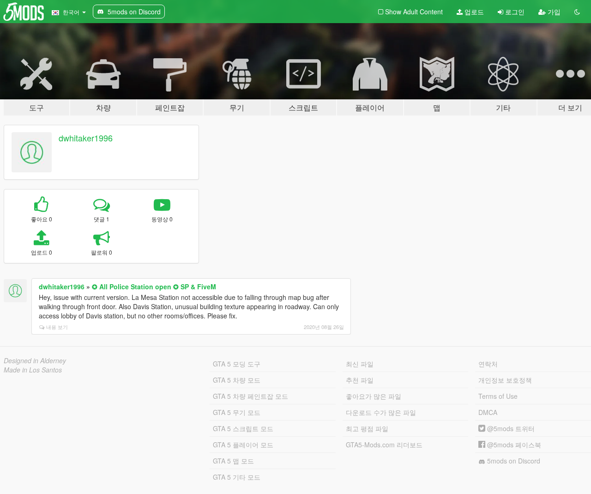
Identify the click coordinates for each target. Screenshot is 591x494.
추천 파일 (360, 379)
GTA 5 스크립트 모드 (243, 428)
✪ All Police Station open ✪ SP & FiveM (154, 286)
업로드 (473, 11)
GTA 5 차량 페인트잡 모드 (250, 396)
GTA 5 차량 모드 (236, 379)
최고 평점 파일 (367, 428)
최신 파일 (360, 363)
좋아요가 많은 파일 (373, 396)
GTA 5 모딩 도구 (236, 363)
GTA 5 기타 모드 (236, 477)
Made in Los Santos (33, 369)
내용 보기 (57, 326)
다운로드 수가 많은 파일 (381, 412)
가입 (553, 11)
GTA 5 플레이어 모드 (243, 444)
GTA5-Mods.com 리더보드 (384, 444)
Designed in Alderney (35, 360)
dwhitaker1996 (86, 138)
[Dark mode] (577, 11)
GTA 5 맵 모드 (233, 460)
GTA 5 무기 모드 (236, 412)
